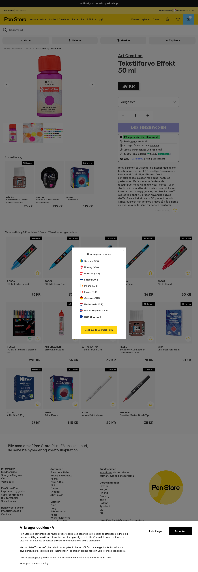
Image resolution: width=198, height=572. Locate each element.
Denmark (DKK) (92, 273)
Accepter (180, 531)
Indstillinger (155, 531)
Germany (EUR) (92, 298)
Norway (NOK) (91, 267)
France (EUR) (90, 292)
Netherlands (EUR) (93, 304)
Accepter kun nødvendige (34, 563)
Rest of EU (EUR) (92, 316)
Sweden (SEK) (91, 261)
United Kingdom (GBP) (96, 310)
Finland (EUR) (91, 279)
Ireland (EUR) (91, 286)
